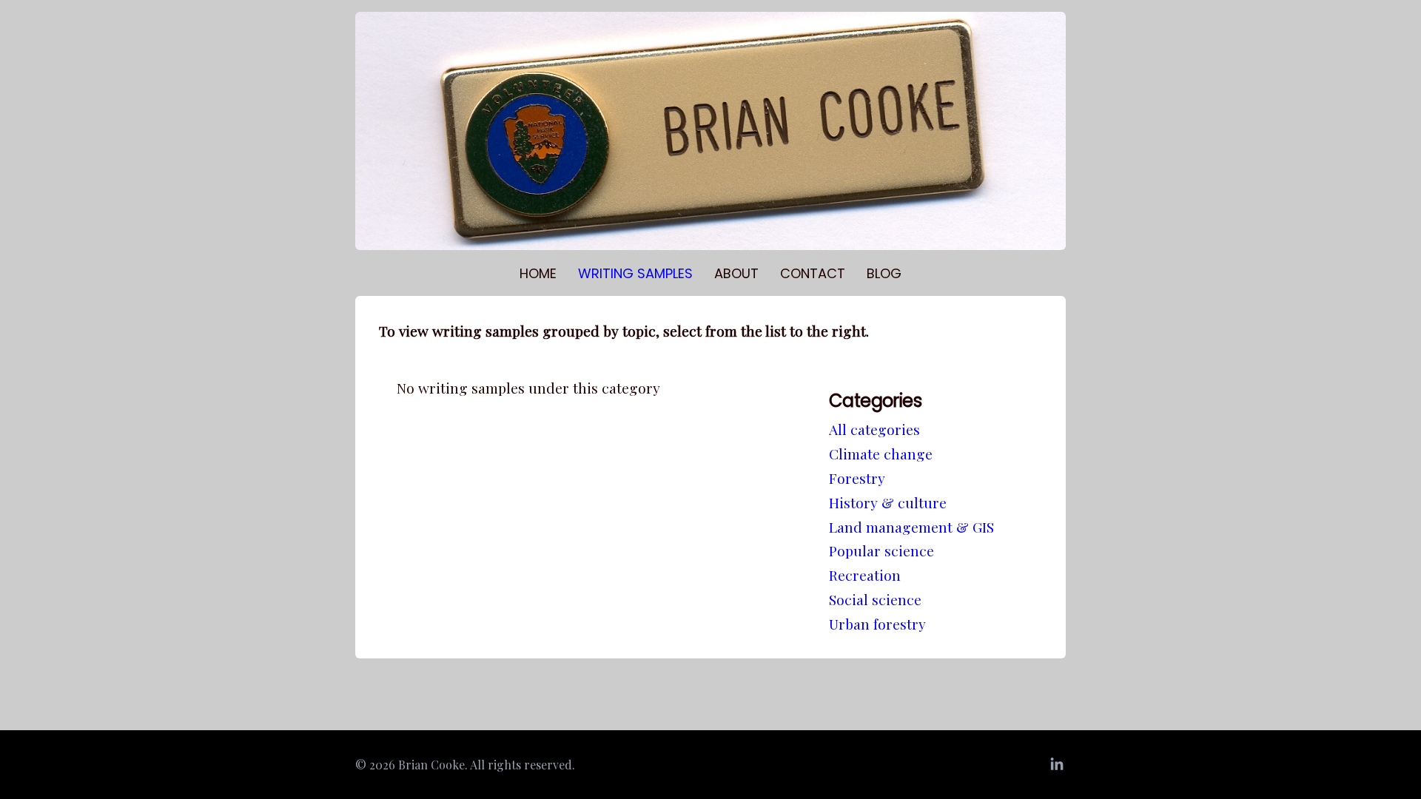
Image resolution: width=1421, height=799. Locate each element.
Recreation (865, 574)
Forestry (857, 478)
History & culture (888, 502)
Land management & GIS (911, 526)
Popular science (881, 550)
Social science (875, 599)
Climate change (881, 453)
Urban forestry (877, 623)
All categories (874, 429)
